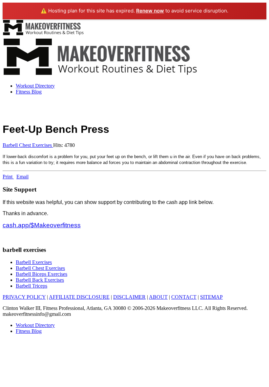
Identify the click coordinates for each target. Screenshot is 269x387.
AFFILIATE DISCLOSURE (79, 297)
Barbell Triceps (31, 286)
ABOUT (158, 297)
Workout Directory (35, 86)
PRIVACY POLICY (24, 297)
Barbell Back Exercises (40, 280)
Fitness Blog (29, 91)
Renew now (150, 11)
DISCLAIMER (129, 297)
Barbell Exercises (34, 262)
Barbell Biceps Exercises (41, 274)
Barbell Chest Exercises (28, 145)
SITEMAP (211, 297)
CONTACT (184, 297)
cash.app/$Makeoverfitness (42, 225)
